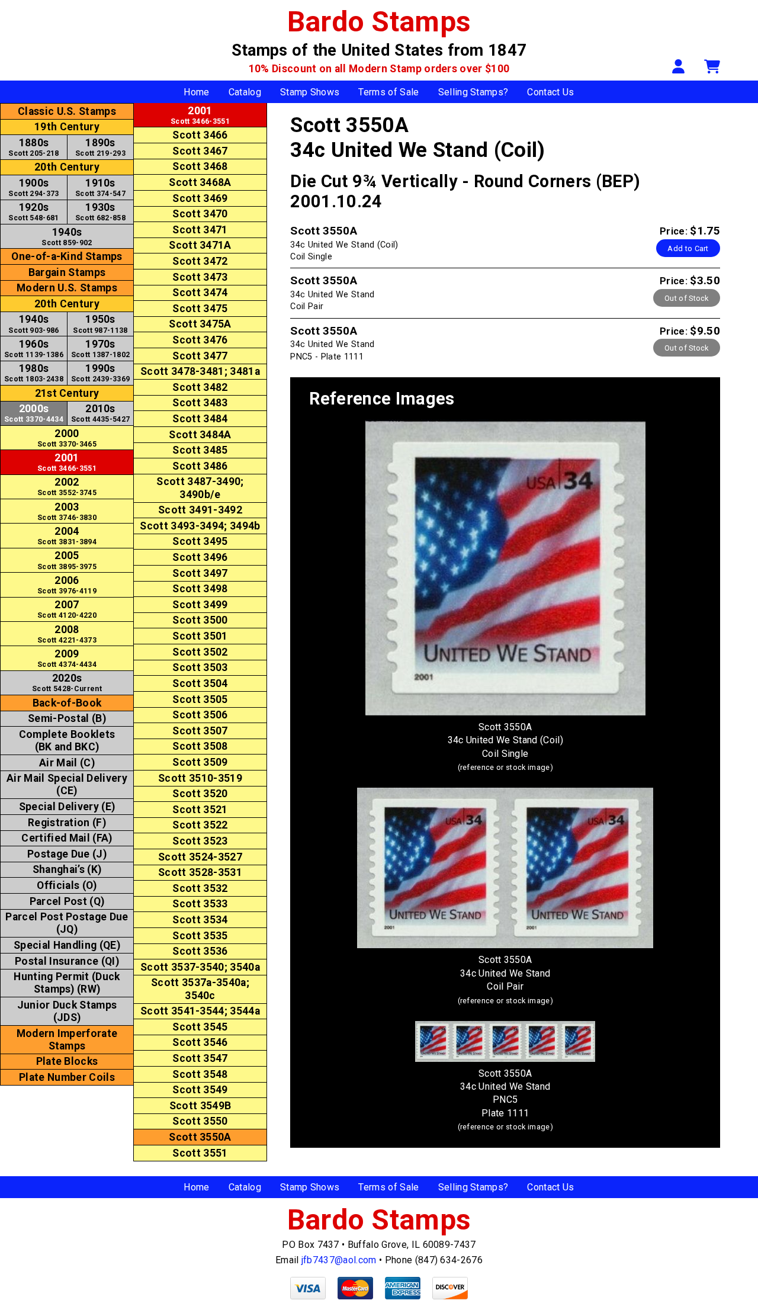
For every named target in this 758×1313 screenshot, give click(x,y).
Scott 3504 (199, 683)
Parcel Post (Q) (67, 901)
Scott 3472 (199, 261)
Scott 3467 (199, 151)
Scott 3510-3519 (200, 778)
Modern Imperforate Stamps (67, 1040)
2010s (100, 413)
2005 (67, 560)
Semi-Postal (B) (67, 718)
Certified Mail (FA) (66, 838)
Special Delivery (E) (67, 807)
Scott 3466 (199, 135)
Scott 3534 (199, 920)
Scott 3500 (199, 620)
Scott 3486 (199, 466)
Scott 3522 (199, 825)
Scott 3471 (199, 230)
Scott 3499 (199, 605)
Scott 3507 (199, 731)
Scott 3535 (199, 936)
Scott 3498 (199, 589)
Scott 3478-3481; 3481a (200, 371)
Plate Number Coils (67, 1077)
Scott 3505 (199, 699)
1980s (33, 372)
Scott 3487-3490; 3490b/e (199, 488)
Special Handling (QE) (67, 945)
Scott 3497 (199, 573)
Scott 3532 (199, 888)
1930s (100, 211)
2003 (67, 511)
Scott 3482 (199, 387)
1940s (66, 236)
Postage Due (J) (67, 854)
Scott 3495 (199, 541)
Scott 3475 (199, 308)
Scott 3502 (199, 652)
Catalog (245, 92)
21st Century (67, 393)
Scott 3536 (199, 951)
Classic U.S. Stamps (67, 111)
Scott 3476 (199, 340)
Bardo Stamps (379, 21)
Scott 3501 (199, 636)
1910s (100, 187)
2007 (67, 609)
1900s (33, 187)
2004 (67, 535)
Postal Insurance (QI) (67, 961)
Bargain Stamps (66, 272)
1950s (100, 323)
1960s (33, 348)
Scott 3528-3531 (200, 872)
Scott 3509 (199, 762)
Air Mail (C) (67, 763)
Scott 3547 (199, 1058)
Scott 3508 (199, 746)
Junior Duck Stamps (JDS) (67, 1011)
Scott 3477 (199, 356)
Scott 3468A (200, 182)
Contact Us (550, 92)
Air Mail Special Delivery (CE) (67, 784)
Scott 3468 (199, 166)
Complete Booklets (67, 740)
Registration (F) (67, 823)
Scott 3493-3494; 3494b (200, 526)
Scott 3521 (199, 810)
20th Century (66, 167)
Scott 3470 (199, 214)
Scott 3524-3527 (200, 857)
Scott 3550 (199, 1121)
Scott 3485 (199, 450)
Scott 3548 (199, 1074)
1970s (100, 348)
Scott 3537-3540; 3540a (200, 967)
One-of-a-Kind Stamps (66, 256)
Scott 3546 (199, 1042)
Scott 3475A (200, 324)
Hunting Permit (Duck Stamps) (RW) (67, 983)
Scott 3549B (200, 1106)
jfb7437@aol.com (339, 1260)
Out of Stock (686, 298)
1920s (33, 211)
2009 (67, 658)
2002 (67, 486)
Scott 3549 (199, 1090)
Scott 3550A (200, 1137)
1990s (100, 372)
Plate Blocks (67, 1061)
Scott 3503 (199, 667)
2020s (67, 682)
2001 (67, 462)
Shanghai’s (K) (67, 869)
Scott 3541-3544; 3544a (200, 1011)
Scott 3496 (199, 557)
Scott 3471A (200, 245)
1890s (100, 147)
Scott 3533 (199, 904)
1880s (33, 147)
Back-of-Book (67, 703)
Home (196, 92)
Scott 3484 (199, 419)
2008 (67, 634)
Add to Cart (688, 248)
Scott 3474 (199, 292)
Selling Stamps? (473, 92)
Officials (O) (67, 885)
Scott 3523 (199, 841)
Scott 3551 (199, 1153)
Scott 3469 (199, 198)
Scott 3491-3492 (200, 510)
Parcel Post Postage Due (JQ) (66, 923)
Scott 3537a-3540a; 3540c (200, 989)
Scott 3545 (199, 1027)
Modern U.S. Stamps (67, 288)
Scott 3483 (199, 403)
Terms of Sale (388, 92)
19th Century (66, 127)
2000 (67, 438)
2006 (67, 584)
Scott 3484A (200, 435)
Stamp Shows (310, 92)
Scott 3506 (199, 715)
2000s (33, 413)
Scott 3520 (199, 794)
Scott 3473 (199, 277)
